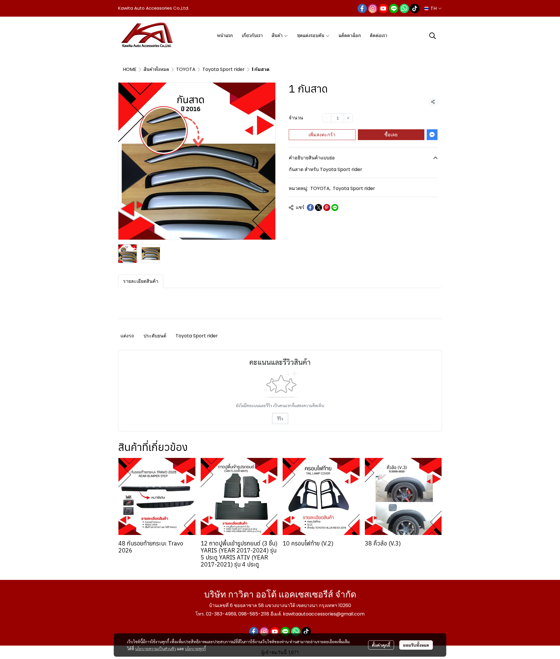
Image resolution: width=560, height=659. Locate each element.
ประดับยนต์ (155, 335)
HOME (129, 69)
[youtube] (383, 8)
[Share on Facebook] (310, 207)
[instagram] (372, 8)
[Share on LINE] (334, 207)
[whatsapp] (404, 8)
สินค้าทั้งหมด (156, 69)
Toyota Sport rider (223, 69)
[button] (433, 8)
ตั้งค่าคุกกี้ (381, 645)
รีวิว (280, 418)
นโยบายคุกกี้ (195, 648)
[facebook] (362, 8)
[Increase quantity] (348, 118)
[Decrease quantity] (327, 118)
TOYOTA (185, 69)
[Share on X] (318, 207)
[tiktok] (414, 8)
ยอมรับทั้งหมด (416, 645)
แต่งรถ (127, 335)
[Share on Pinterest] (326, 207)
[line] (393, 8)
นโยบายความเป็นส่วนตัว (155, 648)
